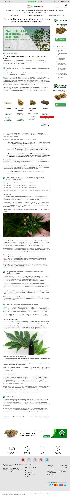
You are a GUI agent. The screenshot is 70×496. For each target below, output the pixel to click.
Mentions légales (51, 474)
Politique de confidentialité (50, 466)
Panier (66, 6)
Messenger (30, 472)
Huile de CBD (27, 12)
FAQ (59, 1)
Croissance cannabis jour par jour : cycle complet (13, 417)
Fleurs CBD (9, 10)
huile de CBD (9, 370)
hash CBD (21, 267)
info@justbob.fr (30, 470)
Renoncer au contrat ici (52, 477)
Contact (54, 1)
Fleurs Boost (30, 10)
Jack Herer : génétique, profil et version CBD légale (62, 63)
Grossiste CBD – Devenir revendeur (62, 471)
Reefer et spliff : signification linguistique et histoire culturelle (40, 417)
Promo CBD (39, 12)
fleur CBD (12, 383)
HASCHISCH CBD (41, 10)
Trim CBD (61, 10)
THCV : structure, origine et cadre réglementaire (62, 58)
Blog (45, 12)
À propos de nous (63, 465)
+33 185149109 (6, 1)
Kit (33, 12)
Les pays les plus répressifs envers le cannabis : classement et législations (62, 76)
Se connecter (59, 7)
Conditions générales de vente (52, 472)
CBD (48, 161)
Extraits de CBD (52, 10)
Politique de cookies (52, 469)
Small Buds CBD (20, 10)
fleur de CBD (39, 80)
